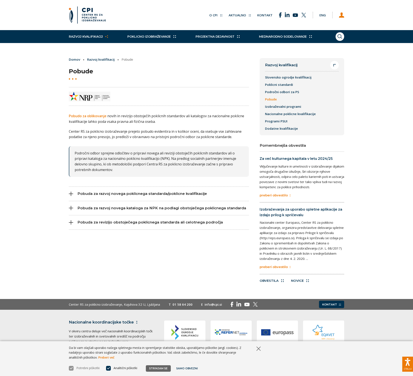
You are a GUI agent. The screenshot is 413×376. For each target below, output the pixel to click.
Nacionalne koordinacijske (101, 322)
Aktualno (238, 15)
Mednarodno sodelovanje (283, 37)
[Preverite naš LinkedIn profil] (287, 15)
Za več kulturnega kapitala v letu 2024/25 (296, 159)
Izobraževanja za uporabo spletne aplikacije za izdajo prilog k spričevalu (301, 212)
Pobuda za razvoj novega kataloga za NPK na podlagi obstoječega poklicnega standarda (161, 208)
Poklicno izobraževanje (149, 37)
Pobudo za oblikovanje (87, 116)
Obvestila (269, 281)
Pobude (271, 99)
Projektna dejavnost (215, 37)
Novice (297, 281)
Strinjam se (158, 368)
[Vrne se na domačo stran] (87, 15)
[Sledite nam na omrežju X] (303, 15)
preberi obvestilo (274, 195)
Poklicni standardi (279, 84)
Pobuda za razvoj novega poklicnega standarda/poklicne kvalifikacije (142, 193)
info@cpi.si (213, 304)
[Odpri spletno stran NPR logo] (89, 96)
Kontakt (265, 15)
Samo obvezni (187, 368)
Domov (74, 59)
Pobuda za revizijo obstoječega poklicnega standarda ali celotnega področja (150, 222)
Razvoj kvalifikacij (86, 37)
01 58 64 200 (183, 304)
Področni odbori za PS (282, 92)
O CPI (213, 15)
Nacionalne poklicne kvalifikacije (290, 114)
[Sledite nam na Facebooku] (280, 15)
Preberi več (106, 357)
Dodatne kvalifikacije (281, 128)
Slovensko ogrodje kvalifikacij (288, 77)
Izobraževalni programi (283, 106)
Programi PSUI (276, 121)
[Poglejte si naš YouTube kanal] (295, 15)
